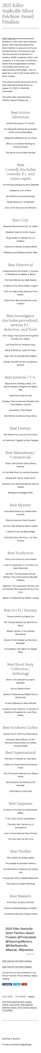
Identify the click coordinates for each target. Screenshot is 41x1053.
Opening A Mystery (11, 1039)
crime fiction (14, 1005)
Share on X (30, 954)
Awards (31, 996)
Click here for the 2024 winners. (17, 961)
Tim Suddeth (7, 1010)
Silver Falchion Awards (27, 1007)
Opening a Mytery (9, 1007)
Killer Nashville (9, 38)
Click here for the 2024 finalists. (17, 967)
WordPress (26, 1044)
